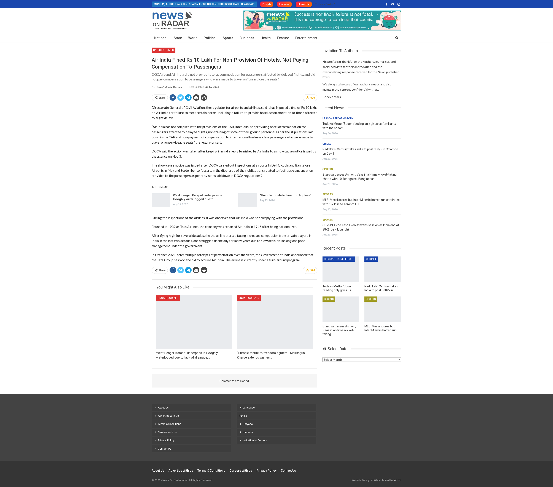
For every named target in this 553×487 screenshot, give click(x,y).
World (192, 38)
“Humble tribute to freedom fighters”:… (287, 195)
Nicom (397, 480)
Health (266, 38)
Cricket (328, 143)
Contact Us (164, 448)
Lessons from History (338, 118)
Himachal (304, 4)
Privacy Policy (166, 440)
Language (249, 407)
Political (210, 38)
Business (247, 38)
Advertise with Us (168, 415)
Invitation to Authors (255, 440)
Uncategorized (163, 50)
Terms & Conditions (169, 424)
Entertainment (306, 38)
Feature (283, 38)
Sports (228, 38)
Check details (332, 97)
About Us (163, 407)
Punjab (266, 4)
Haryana (284, 4)
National (160, 38)
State (178, 38)
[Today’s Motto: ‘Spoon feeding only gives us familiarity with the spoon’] (341, 269)
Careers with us (167, 432)
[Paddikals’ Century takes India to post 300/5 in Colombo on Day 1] (382, 269)
